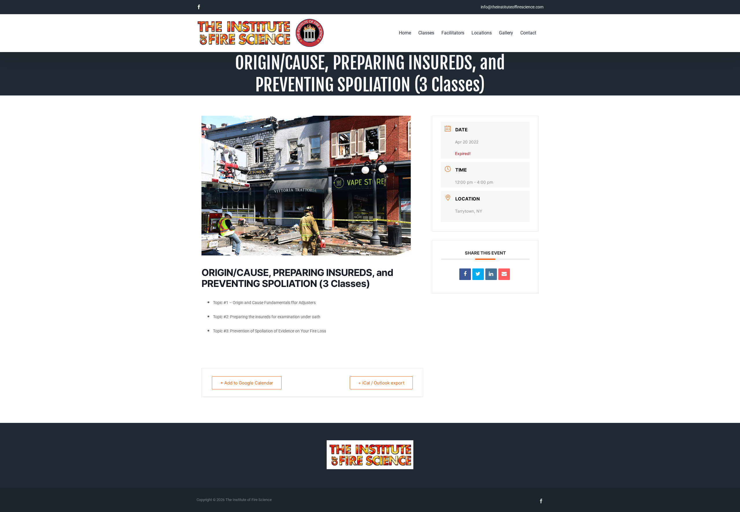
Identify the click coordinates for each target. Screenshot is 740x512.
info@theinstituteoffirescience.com (512, 7)
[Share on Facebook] (465, 274)
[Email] (504, 274)
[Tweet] (478, 274)
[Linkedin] (491, 274)
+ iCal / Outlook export (381, 383)
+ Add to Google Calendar (246, 383)
